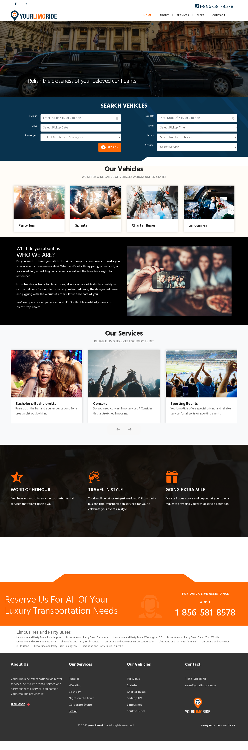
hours (150, 136)
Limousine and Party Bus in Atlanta (36, 642)
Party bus (133, 679)
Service (149, 145)
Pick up (33, 116)
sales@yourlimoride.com (201, 685)
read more (18, 704)
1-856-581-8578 (216, 7)
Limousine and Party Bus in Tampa (80, 642)
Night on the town (81, 698)
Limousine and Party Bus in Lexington (55, 646)
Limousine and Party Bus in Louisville (102, 646)
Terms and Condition (227, 725)
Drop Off (149, 116)
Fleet (201, 15)
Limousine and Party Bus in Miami (177, 642)
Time (151, 126)
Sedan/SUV (134, 698)
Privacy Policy (208, 725)
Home (148, 15)
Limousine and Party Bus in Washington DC (138, 637)
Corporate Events (80, 704)
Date (34, 126)
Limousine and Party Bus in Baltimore (87, 637)
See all (73, 711)
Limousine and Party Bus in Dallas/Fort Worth (193, 637)
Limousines (134, 704)
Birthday (75, 691)
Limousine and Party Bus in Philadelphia (38, 637)
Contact (218, 15)
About (164, 15)
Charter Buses (136, 691)
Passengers (31, 136)
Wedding (75, 685)
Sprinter (132, 685)
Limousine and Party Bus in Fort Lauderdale (129, 642)
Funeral (74, 679)
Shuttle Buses (136, 711)
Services (183, 15)
